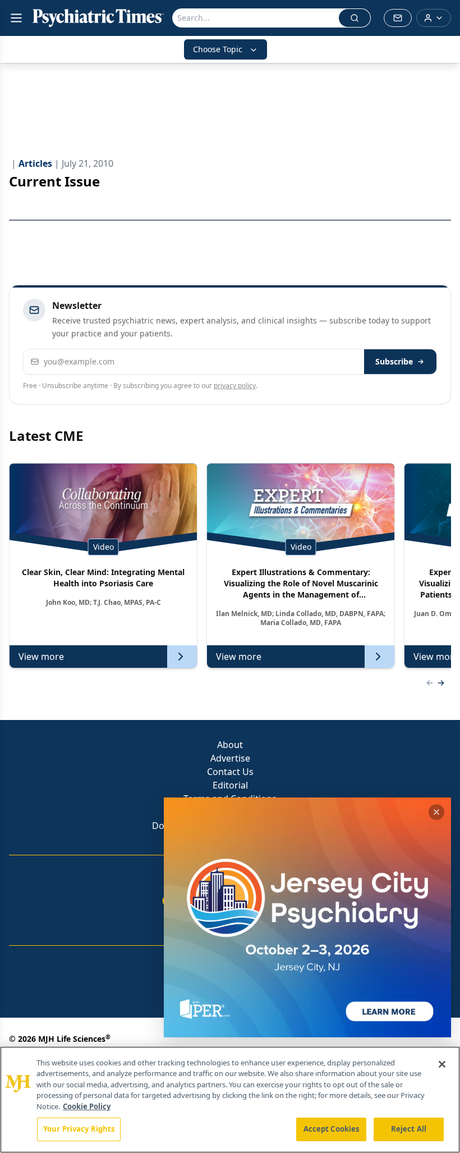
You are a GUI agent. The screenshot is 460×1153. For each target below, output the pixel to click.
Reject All (408, 1129)
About (230, 745)
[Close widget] (436, 812)
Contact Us (230, 771)
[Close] (442, 1064)
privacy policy (235, 385)
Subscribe (394, 361)
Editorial (230, 785)
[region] (230, 1099)
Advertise (230, 758)
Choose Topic (217, 49)
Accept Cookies (331, 1129)
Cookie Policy (87, 1106)
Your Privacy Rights (78, 1129)
